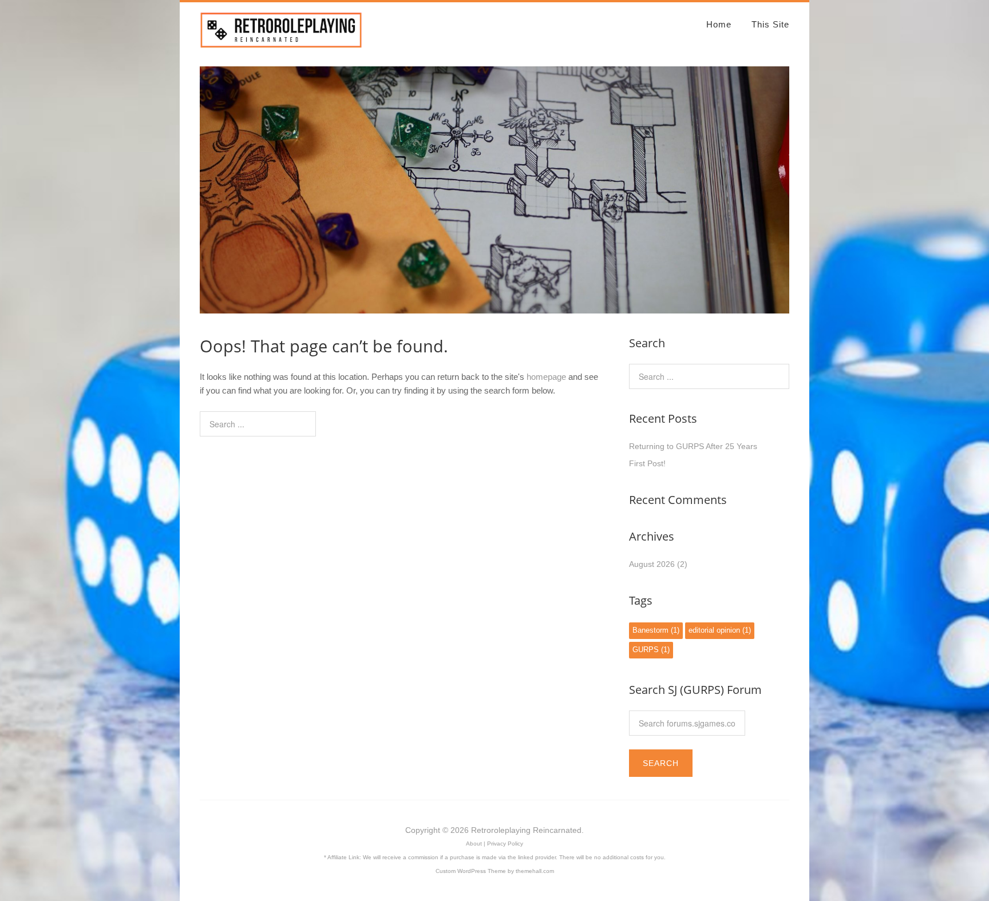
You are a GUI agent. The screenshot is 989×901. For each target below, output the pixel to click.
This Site (770, 24)
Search (661, 763)
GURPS (651, 650)
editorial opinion (720, 630)
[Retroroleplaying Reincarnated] (281, 43)
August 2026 (652, 564)
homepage (546, 377)
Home (718, 24)
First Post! (647, 463)
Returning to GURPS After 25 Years (693, 446)
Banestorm (655, 630)
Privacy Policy (505, 843)
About (474, 843)
